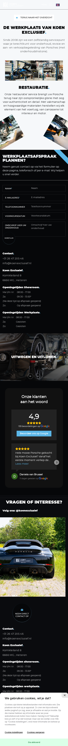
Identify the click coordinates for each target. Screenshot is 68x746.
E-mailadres (12, 198)
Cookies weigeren (35, 732)
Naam (8, 189)
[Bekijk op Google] (14, 476)
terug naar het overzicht (36, 18)
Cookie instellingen (14, 732)
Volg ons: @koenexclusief (20, 510)
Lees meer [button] (22, 464)
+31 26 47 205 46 (13, 258)
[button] (11, 462)
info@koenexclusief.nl (17, 263)
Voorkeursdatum (15, 216)
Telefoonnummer (15, 207)
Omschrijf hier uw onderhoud (15, 226)
